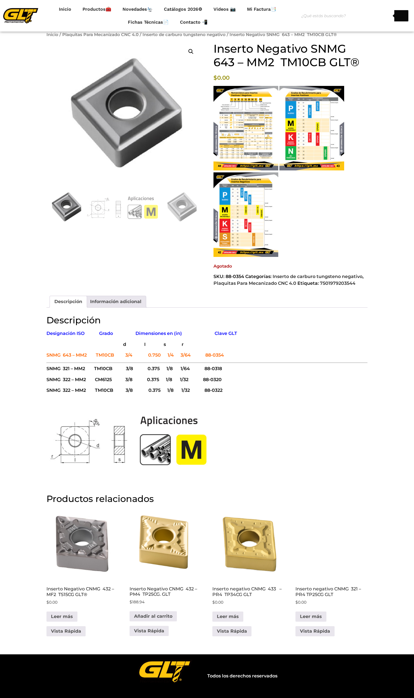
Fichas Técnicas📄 (148, 22)
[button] (191, 51)
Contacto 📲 (194, 22)
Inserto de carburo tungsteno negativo (184, 34)
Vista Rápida (66, 631)
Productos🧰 (97, 9)
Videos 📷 (224, 9)
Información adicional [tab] (115, 301)
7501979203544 (337, 283)
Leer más (62, 616)
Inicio (65, 9)
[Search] (401, 15)
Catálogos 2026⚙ (183, 9)
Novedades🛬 (138, 9)
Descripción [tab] (68, 301)
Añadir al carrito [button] (153, 616)
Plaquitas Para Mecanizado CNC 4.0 (100, 34)
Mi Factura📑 (261, 9)
